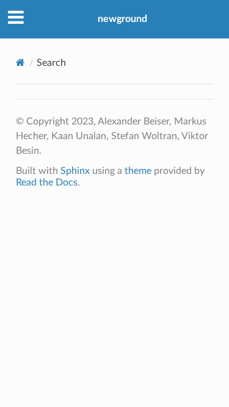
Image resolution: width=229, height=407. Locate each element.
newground (122, 19)
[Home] (20, 62)
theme (138, 171)
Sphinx (75, 171)
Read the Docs (47, 182)
